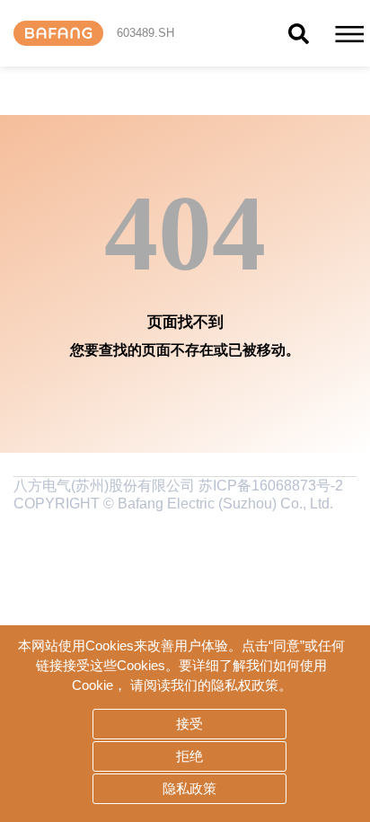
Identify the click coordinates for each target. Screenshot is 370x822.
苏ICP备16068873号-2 (269, 485)
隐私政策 (189, 788)
